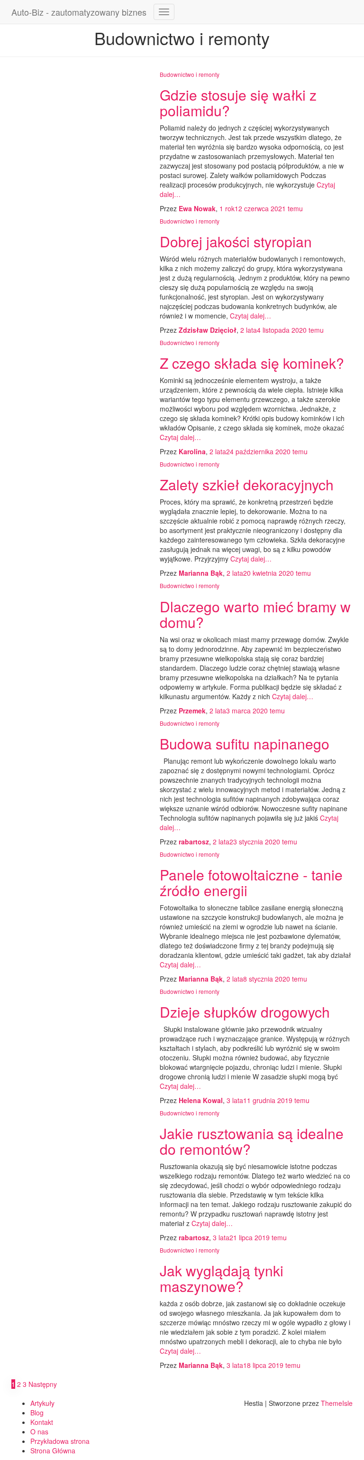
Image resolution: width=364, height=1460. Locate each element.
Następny (42, 1384)
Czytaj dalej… (249, 315)
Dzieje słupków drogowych (245, 1011)
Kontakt (41, 1422)
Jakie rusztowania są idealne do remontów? (252, 1141)
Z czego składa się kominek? (252, 363)
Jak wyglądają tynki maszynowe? (221, 1278)
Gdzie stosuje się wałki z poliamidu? (238, 102)
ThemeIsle (337, 1403)
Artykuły (42, 1403)
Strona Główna (52, 1450)
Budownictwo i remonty (189, 74)
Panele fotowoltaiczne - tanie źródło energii (251, 882)
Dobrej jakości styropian (236, 241)
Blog (37, 1412)
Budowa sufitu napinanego (244, 743)
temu (261, 208)
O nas (39, 1431)
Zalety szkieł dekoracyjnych (247, 484)
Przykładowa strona (60, 1441)
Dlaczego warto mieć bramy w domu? (255, 614)
